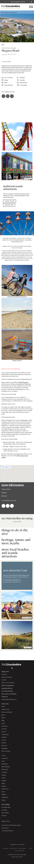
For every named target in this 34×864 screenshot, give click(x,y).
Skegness (4, 54)
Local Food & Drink (7, 691)
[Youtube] (9, 668)
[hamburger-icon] (31, 7)
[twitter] (12, 96)
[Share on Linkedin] (10, 44)
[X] (31, 2)
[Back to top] (29, 655)
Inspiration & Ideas (7, 688)
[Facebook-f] (27, 2)
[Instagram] (29, 2)
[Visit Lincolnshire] (11, 7)
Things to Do (5, 671)
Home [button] (2, 12)
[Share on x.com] (12, 44)
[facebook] (3, 96)
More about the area (11, 54)
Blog (12, 1)
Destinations (5, 704)
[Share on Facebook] (7, 44)
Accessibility (17, 1)
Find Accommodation (8, 685)
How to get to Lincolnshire (9, 694)
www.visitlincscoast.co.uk (8, 91)
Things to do (7, 12)
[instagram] (8, 96)
